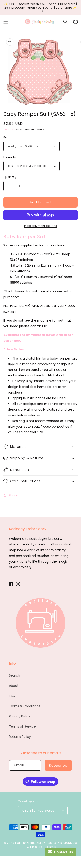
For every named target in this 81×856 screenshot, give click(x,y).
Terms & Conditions (24, 706)
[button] (6, 22)
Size (6, 137)
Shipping (9, 129)
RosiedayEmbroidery (30, 843)
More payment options (40, 226)
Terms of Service (22, 726)
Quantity (9, 177)
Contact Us (62, 852)
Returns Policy (20, 736)
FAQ (12, 696)
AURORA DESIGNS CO (62, 843)
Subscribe (58, 765)
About (13, 685)
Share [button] (13, 495)
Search (14, 675)
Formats (9, 157)
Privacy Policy (19, 716)
